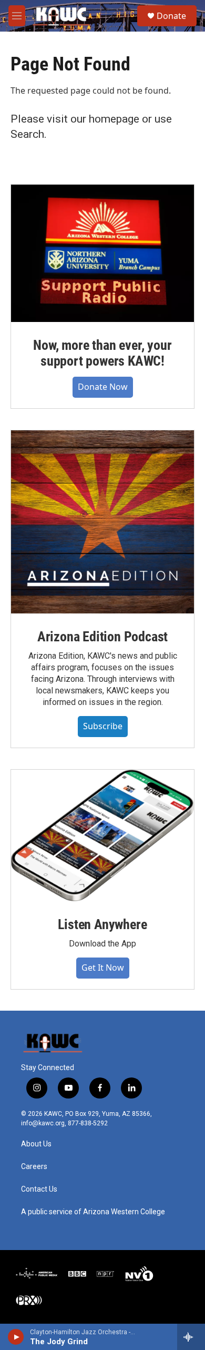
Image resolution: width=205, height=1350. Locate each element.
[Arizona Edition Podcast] (102, 521)
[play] (16, 1337)
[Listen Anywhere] (102, 835)
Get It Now (102, 967)
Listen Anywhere (102, 924)
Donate (171, 16)
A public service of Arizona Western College (93, 1212)
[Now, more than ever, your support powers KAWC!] (102, 253)
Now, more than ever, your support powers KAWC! (102, 353)
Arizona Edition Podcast (102, 636)
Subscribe (102, 726)
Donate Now (103, 386)
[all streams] (191, 1337)
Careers (34, 1167)
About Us (36, 1144)
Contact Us (39, 1189)
